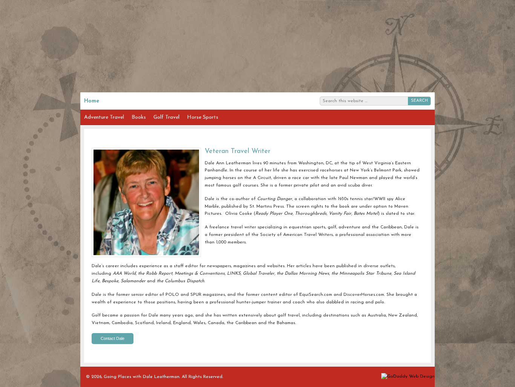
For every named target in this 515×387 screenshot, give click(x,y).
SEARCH (419, 101)
